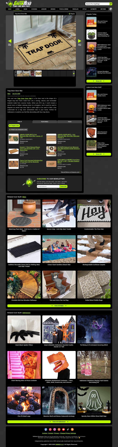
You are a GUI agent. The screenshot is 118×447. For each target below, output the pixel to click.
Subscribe (63, 186)
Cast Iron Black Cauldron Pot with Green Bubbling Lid (103, 34)
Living (17, 9)
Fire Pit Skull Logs (24, 416)
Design (53, 9)
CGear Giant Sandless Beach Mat (59, 264)
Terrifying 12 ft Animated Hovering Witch (94, 345)
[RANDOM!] (110, 9)
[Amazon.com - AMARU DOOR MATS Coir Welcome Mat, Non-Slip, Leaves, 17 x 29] (14, 139)
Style (84, 9)
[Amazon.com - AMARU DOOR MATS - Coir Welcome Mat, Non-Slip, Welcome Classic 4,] (51, 139)
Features (44, 121)
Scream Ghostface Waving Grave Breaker (104, 72)
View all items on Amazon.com (70, 172)
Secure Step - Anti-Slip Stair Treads (59, 229)
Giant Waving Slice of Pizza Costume (24, 380)
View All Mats (59, 306)
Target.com (14, 125)
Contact (50, 433)
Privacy (55, 188)
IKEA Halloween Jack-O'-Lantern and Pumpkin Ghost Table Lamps (104, 47)
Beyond (103, 9)
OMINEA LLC (59, 444)
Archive (44, 433)
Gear (25, 9)
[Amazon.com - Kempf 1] (14, 151)
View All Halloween (59, 422)
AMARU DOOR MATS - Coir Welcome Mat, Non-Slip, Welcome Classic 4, (68, 136)
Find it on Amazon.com (18, 129)
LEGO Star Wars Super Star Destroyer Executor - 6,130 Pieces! (103, 60)
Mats (9, 93)
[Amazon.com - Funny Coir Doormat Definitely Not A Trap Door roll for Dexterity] (14, 164)
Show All (99, 81)
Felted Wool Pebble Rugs (94, 300)
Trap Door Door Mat (24, 98)
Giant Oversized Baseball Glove (102, 132)
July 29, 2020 (16, 93)
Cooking (34, 9)
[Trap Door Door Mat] (20, 74)
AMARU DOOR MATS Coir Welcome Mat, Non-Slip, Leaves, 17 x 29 (31, 136)
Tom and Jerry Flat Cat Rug (59, 300)
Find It (72, 14)
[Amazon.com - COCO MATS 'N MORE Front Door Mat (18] (51, 164)
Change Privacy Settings (68, 433)
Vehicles (75, 9)
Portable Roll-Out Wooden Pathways (24, 300)
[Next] (74, 74)
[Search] (110, 3)
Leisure (43, 9)
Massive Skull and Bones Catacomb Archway (59, 416)
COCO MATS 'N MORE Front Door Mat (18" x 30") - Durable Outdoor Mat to (69, 161)
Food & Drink (63, 9)
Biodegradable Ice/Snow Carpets (94, 264)
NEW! (9, 9)
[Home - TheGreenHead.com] (19, 4)
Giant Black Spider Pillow (24, 345)
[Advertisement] (45, 82)
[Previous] (15, 74)
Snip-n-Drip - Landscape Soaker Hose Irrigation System (103, 145)
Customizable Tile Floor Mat (94, 229)
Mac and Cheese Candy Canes (102, 21)
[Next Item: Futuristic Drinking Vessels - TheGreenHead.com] (80, 42)
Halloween (26, 313)
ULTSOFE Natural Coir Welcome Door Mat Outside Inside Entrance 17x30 (69, 148)
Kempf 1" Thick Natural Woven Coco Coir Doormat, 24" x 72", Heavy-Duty (30, 148)
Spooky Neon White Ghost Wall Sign (93, 416)
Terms (51, 188)
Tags (69, 121)
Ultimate (93, 9)
